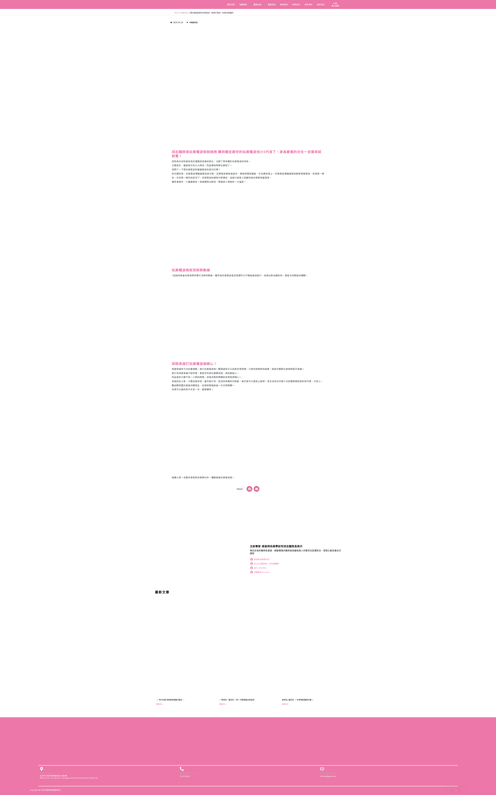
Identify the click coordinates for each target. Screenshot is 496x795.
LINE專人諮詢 (335, 4)
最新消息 (321, 4)
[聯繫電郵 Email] (322, 769)
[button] (249, 489)
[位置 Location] (42, 769)
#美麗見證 (193, 22)
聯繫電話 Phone (188, 773)
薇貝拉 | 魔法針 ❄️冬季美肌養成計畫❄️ (297, 699)
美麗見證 (272, 4)
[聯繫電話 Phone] (182, 769)
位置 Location (47, 773)
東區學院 (308, 4)
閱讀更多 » (160, 704)
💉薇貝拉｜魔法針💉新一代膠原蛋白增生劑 (236, 699)
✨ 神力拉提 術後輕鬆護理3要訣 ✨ (170, 699)
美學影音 (296, 4)
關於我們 (231, 4)
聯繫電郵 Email (328, 773)
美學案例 (284, 4)
